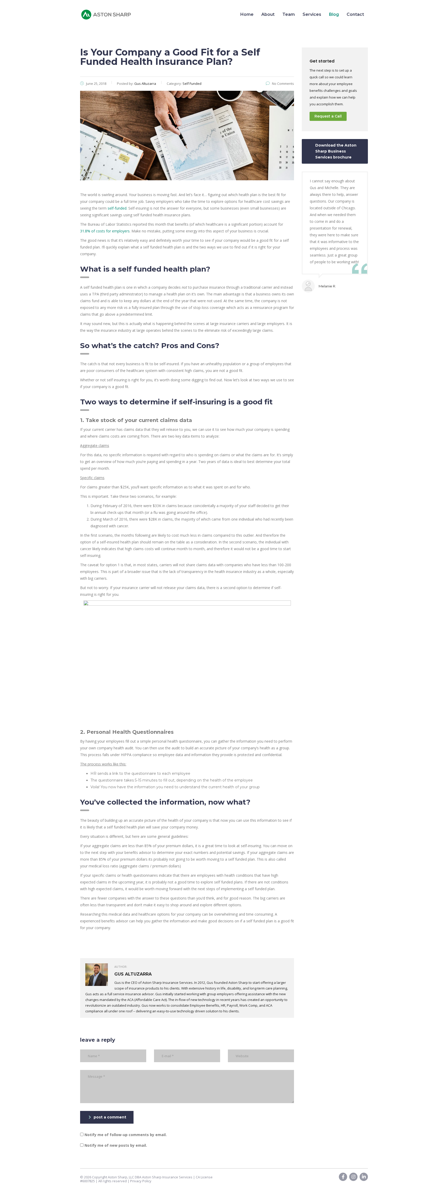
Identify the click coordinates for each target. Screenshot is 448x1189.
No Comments (283, 83)
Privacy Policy (140, 1181)
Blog (334, 14)
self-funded (117, 208)
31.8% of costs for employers (105, 231)
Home (247, 14)
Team (288, 14)
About (268, 14)
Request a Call (328, 116)
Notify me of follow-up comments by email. (126, 1134)
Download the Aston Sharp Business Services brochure (335, 151)
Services (312, 14)
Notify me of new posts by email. (116, 1145)
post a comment (110, 1117)
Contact (355, 14)
